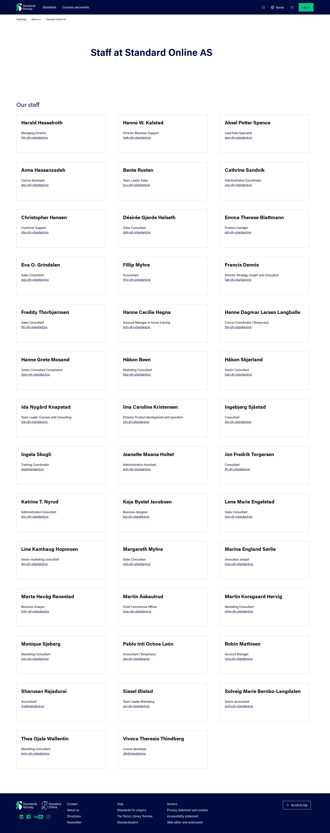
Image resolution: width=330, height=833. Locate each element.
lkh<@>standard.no (34, 564)
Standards (49, 7)
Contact (72, 804)
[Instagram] (48, 817)
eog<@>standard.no (35, 280)
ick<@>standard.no (136, 422)
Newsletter (74, 822)
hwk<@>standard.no (137, 137)
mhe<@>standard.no (239, 611)
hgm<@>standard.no (35, 374)
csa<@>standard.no (238, 185)
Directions (74, 816)
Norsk (280, 7)
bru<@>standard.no (136, 185)
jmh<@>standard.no (137, 469)
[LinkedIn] (21, 817)
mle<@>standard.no (136, 564)
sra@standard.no (32, 706)
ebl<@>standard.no (238, 232)
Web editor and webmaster (185, 822)
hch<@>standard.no (136, 327)
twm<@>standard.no (35, 753)
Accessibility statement (182, 816)
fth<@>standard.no (34, 327)
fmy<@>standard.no (137, 280)
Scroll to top (299, 805)
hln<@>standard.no (238, 327)
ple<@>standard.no (136, 659)
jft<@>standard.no (237, 469)
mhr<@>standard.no (35, 611)
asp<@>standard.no (238, 137)
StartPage (21, 19)
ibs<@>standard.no (238, 422)
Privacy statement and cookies (187, 810)
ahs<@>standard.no (35, 185)
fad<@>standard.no (238, 280)
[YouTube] (38, 817)
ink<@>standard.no (34, 422)
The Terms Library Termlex (134, 816)
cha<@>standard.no (35, 232)
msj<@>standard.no (35, 659)
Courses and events (75, 7)
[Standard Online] (51, 805)
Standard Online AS (56, 19)
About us (36, 19)
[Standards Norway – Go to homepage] (26, 7)
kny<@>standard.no (35, 517)
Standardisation (127, 822)
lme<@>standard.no (238, 517)
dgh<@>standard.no (137, 232)
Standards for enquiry (131, 810)
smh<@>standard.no (239, 706)
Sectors (172, 804)
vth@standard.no (134, 753)
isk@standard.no (32, 469)
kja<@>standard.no (136, 517)
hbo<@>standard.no (137, 374)
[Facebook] (29, 817)
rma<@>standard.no (239, 659)
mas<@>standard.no (137, 611)
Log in (306, 7)
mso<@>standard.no (239, 564)
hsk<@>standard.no (238, 374)
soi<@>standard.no (136, 706)
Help (120, 804)
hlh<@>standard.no (34, 137)
